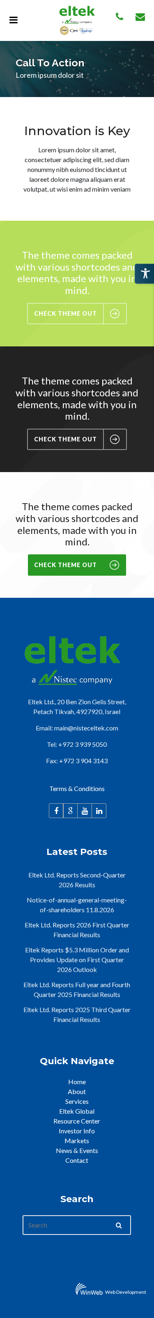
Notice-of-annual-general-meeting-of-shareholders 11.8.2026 (77, 904)
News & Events (77, 1150)
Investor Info (77, 1131)
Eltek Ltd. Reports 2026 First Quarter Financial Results (77, 929)
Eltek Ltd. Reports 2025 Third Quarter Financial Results (77, 1014)
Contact (76, 1160)
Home (77, 1081)
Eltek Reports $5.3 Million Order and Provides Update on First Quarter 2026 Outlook (77, 959)
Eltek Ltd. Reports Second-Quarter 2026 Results (77, 879)
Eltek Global (76, 1111)
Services (77, 1101)
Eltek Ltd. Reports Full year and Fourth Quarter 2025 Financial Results (76, 989)
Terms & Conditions (77, 788)
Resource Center (76, 1121)
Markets (76, 1140)
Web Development (125, 1292)
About (77, 1091)
